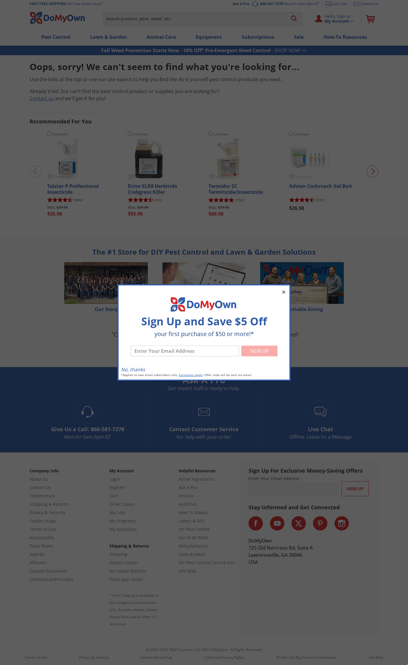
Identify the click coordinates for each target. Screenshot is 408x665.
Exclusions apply (191, 375)
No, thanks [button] (133, 369)
